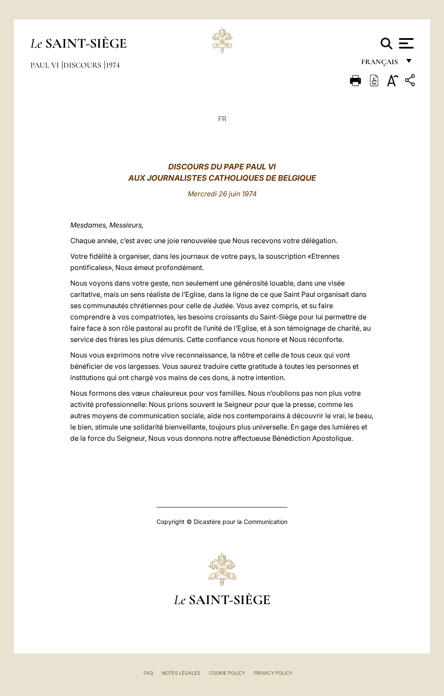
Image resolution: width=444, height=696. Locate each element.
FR (222, 118)
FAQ (148, 673)
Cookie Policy (227, 673)
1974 (113, 65)
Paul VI (45, 65)
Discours (83, 65)
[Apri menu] (405, 43)
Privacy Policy (273, 673)
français (380, 64)
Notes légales (181, 673)
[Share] (411, 81)
